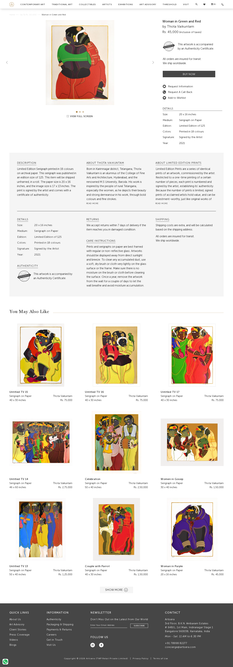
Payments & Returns (59, 629)
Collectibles (87, 4)
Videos (13, 639)
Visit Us (51, 644)
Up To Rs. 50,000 (28, 14)
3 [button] (83, 112)
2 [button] (80, 112)
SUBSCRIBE (139, 625)
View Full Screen (81, 116)
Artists (107, 4)
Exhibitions (125, 4)
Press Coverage (19, 634)
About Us (15, 619)
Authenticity (54, 619)
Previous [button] (8, 62)
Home (12, 14)
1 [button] (76, 112)
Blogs (13, 644)
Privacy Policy (140, 658)
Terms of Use (160, 658)
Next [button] (152, 62)
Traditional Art (62, 4)
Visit (186, 4)
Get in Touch (55, 639)
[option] (80, 62)
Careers (52, 634)
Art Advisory (148, 4)
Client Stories (17, 629)
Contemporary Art (32, 4)
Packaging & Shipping (60, 624)
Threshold (170, 4)
